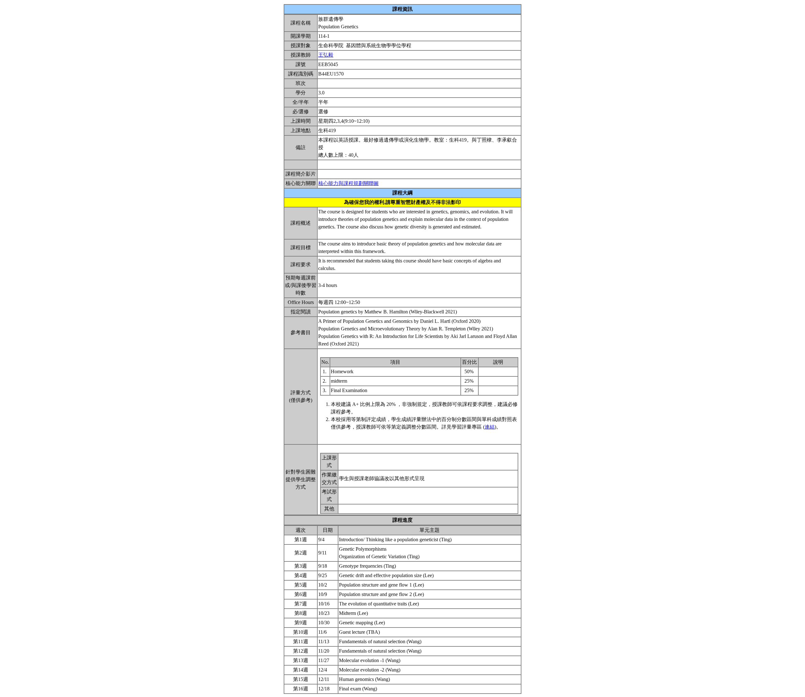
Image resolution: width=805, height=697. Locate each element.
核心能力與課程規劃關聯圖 (348, 183)
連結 (490, 427)
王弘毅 (325, 55)
